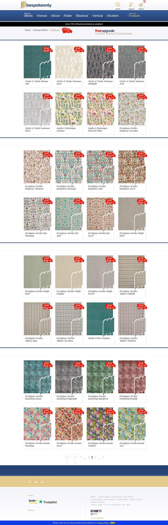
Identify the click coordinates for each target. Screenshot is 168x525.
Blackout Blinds (109, 499)
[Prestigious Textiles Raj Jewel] (100, 229)
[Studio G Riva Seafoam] (100, 334)
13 (92, 458)
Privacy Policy (115, 504)
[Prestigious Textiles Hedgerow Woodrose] (37, 182)
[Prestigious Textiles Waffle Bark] (131, 229)
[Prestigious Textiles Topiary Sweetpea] (68, 334)
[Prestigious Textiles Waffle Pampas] (68, 287)
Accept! (112, 523)
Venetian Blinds (122, 499)
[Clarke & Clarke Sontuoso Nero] (131, 77)
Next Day (138, 499)
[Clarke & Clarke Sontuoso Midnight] (100, 77)
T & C (106, 504)
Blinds (93, 497)
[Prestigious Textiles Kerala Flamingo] (37, 439)
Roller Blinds (128, 497)
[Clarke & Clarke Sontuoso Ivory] (68, 77)
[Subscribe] (42, 481)
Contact (93, 504)
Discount (94, 502)
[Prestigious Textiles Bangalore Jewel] (131, 182)
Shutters (101, 502)
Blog (128, 504)
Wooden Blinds (104, 497)
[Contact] (29, 481)
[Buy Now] (36, 481)
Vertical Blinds (96, 499)
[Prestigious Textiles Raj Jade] (68, 229)
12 (88, 458)
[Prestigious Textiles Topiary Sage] (37, 334)
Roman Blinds (116, 497)
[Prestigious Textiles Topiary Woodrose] (131, 334)
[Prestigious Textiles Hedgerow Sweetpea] (131, 124)
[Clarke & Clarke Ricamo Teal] (37, 77)
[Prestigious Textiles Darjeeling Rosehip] (131, 392)
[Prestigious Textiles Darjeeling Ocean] (37, 392)
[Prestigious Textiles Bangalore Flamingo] (68, 182)
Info (123, 504)
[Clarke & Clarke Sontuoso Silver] (37, 124)
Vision (132, 499)
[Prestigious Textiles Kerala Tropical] (100, 439)
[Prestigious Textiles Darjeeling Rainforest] (100, 392)
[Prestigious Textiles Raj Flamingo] (37, 229)
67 (103, 458)
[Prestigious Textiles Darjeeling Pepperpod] (68, 392)
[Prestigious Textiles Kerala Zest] (131, 439)
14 (95, 458)
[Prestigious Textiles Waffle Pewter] (100, 287)
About (100, 504)
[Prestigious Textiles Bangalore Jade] (100, 182)
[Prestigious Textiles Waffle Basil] (37, 287)
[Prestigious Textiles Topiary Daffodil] (131, 287)
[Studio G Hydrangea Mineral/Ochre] (100, 124)
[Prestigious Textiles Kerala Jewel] (68, 439)
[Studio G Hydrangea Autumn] (68, 124)
